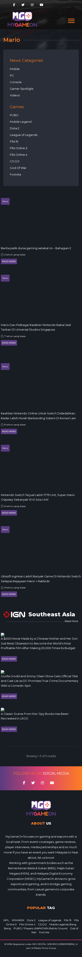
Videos (15, 95)
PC (12, 75)
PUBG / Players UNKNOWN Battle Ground (40, 928)
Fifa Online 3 (18, 148)
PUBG (14, 115)
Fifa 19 (14, 141)
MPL (6, 920)
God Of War (18, 168)
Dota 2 (14, 128)
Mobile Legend (20, 121)
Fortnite (15, 174)
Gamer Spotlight (21, 88)
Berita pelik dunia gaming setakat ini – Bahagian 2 (36, 248)
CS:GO (14, 161)
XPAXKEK (18, 920)
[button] (70, 20)
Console (16, 82)
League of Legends (23, 135)
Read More (9, 261)
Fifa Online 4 (18, 154)
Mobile (15, 69)
